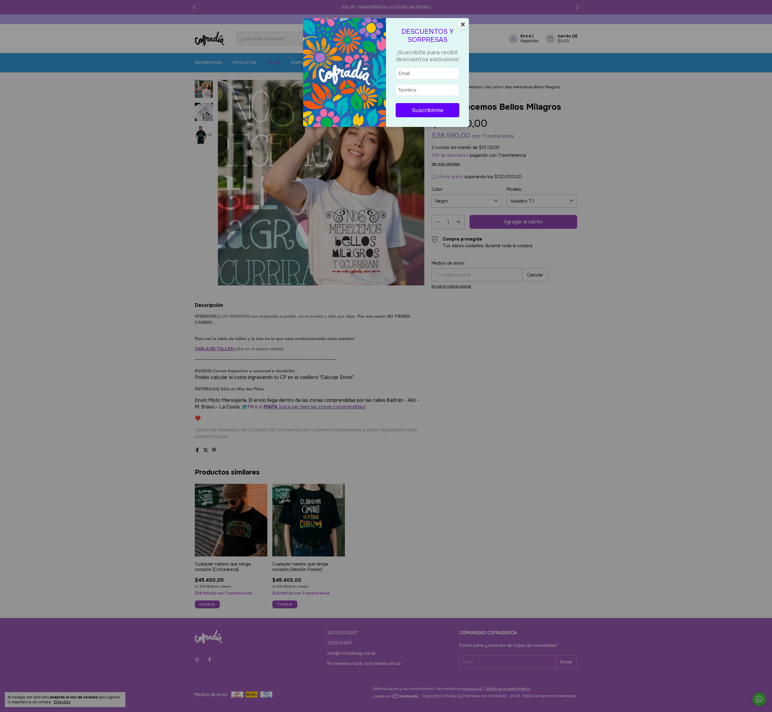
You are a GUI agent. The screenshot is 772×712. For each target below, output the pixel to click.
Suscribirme (428, 110)
